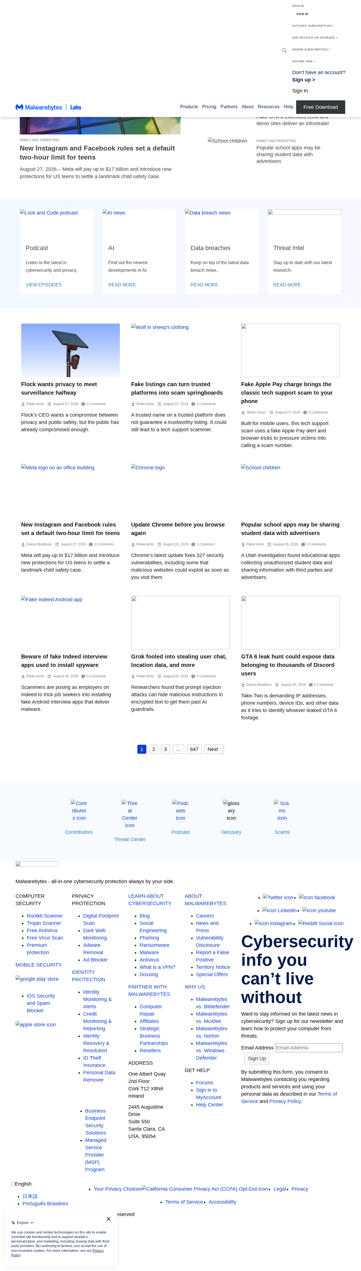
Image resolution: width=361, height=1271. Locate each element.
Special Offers (212, 974)
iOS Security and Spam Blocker (41, 1003)
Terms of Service (184, 1202)
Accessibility (222, 1202)
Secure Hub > (303, 61)
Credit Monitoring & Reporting (97, 1021)
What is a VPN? (157, 967)
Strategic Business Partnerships (154, 1036)
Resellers (150, 1050)
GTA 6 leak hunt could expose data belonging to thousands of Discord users (287, 665)
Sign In (298, 5)
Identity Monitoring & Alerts (97, 999)
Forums (204, 1083)
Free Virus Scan (45, 938)
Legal (280, 1189)
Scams (282, 832)
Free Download (320, 107)
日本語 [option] (30, 1196)
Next (213, 749)
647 (194, 749)
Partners (229, 106)
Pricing (209, 106)
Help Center (209, 1105)
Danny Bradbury (39, 544)
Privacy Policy (285, 1101)
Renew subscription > (311, 49)
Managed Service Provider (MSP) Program (95, 1154)
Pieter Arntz (35, 404)
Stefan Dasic (256, 412)
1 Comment (205, 544)
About (248, 106)
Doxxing (149, 974)
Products (189, 106)
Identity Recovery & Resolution (96, 1043)
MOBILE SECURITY (39, 965)
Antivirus (149, 960)
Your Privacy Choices (118, 1189)
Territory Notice (213, 967)
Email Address (257, 1048)
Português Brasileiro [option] (45, 1203)
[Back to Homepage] (49, 110)
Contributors (79, 832)
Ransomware (155, 945)
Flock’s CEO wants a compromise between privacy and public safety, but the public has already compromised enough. (70, 422)
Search (284, 50)
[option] (45, 1196)
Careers (205, 916)
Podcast (180, 832)
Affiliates (149, 1021)
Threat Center (130, 839)
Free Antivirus (42, 930)
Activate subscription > (313, 25)
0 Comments (96, 404)
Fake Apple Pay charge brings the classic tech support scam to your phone (287, 392)
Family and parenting (40, 140)
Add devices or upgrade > (315, 37)
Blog (145, 916)
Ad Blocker (95, 960)
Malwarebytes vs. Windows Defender (211, 1050)
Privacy (300, 1189)
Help (288, 106)
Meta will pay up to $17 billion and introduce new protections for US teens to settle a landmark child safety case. (70, 562)
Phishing (149, 938)
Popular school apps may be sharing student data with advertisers (288, 154)
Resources (268, 106)
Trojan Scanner (44, 923)
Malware (149, 952)
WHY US (195, 987)
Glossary (231, 832)
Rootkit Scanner (45, 916)
